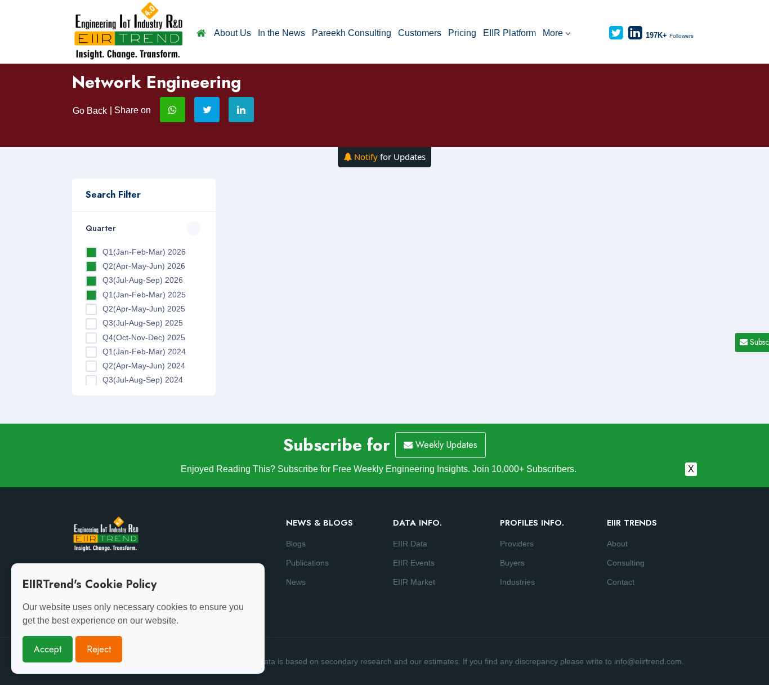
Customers (419, 33)
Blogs (296, 543)
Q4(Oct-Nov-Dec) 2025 (143, 337)
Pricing (462, 33)
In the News (281, 33)
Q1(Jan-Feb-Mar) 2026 (144, 251)
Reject (99, 649)
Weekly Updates (445, 444)
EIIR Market (414, 581)
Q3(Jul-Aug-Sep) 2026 (142, 279)
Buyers (512, 562)
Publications (307, 562)
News (296, 581)
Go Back (90, 110)
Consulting (626, 562)
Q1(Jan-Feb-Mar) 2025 (144, 294)
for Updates (390, 156)
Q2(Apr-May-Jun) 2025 (143, 308)
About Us (232, 33)
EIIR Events (414, 562)
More (553, 33)
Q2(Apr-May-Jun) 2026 (143, 265)
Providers (517, 543)
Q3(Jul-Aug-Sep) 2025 (142, 322)
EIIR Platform (509, 33)
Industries (517, 581)
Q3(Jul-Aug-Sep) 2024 (142, 379)
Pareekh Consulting (351, 33)
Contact (620, 581)
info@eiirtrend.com (648, 661)
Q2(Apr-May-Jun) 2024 (143, 365)
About (617, 543)
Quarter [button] (101, 228)
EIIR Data (410, 543)
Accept (47, 649)
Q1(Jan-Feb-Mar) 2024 (144, 351)
